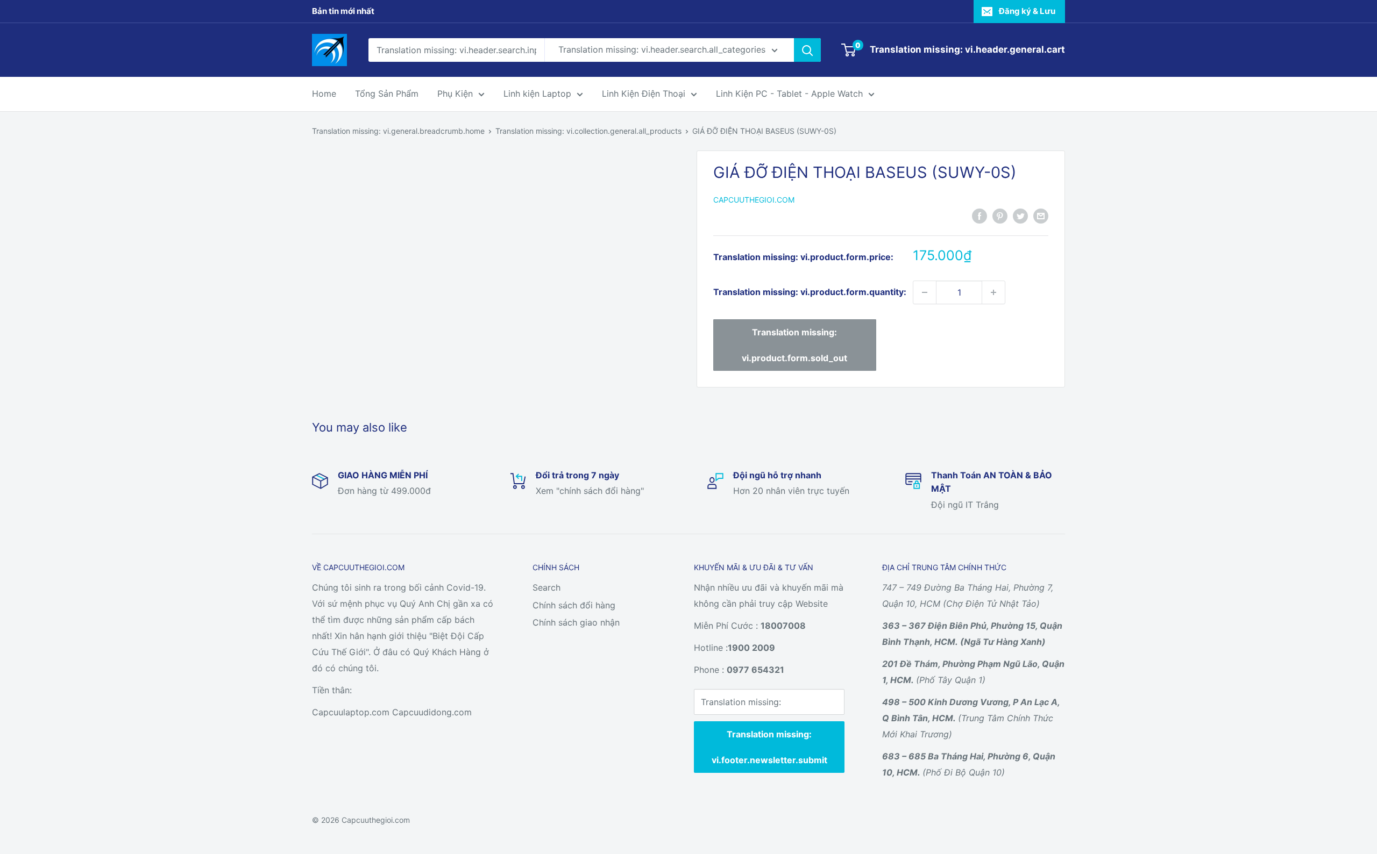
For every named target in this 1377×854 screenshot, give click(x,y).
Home (324, 93)
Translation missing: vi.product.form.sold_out (794, 345)
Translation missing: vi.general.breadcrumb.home (398, 130)
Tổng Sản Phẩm (386, 93)
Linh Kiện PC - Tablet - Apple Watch (789, 93)
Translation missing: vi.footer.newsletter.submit (769, 747)
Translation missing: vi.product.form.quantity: (809, 291)
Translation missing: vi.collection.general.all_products (588, 130)
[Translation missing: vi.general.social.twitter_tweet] (1020, 215)
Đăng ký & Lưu (1027, 11)
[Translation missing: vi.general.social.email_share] (1040, 215)
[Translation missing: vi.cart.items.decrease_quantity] (924, 292)
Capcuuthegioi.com (753, 199)
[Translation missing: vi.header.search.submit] (807, 50)
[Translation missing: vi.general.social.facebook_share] (979, 215)
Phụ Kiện (455, 93)
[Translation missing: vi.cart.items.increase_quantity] (993, 292)
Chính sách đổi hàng (574, 605)
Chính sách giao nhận (576, 622)
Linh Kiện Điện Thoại (643, 93)
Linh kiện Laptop (537, 93)
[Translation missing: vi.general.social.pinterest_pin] (999, 215)
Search (546, 587)
